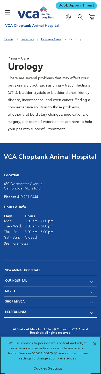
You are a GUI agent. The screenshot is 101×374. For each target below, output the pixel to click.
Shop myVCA (15, 301)
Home (8, 39)
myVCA (10, 291)
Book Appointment (76, 5)
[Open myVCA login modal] (70, 17)
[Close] (94, 344)
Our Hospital (16, 281)
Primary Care (51, 39)
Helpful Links (16, 312)
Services (27, 39)
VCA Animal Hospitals (22, 270)
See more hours (16, 243)
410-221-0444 (27, 197)
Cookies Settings (47, 368)
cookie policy (44, 353)
